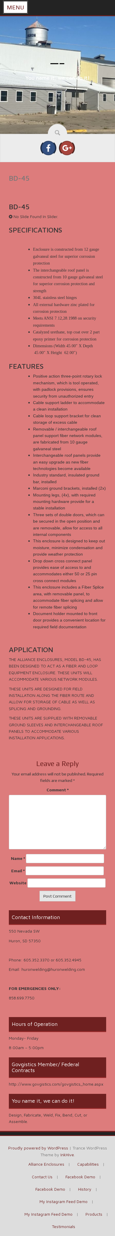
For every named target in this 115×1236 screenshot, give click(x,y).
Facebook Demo (80, 1176)
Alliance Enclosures (46, 1164)
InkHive (67, 1154)
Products (94, 1214)
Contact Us (42, 1176)
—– (57, 63)
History (84, 1189)
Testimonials (63, 1226)
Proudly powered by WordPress (38, 1147)
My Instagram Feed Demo (64, 1201)
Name (18, 858)
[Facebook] (48, 147)
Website (18, 883)
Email (18, 870)
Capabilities (88, 1164)
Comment (58, 790)
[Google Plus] (67, 147)
